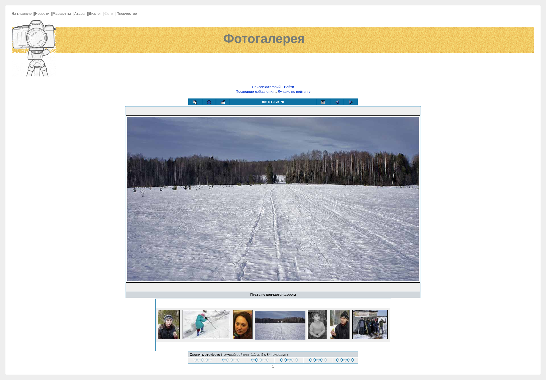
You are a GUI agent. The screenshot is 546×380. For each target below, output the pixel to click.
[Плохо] (260, 361)
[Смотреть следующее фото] (351, 102)
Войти (289, 87)
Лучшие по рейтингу (294, 92)
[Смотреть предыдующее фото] (337, 102)
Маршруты (62, 14)
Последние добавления (255, 92)
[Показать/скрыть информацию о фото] (209, 102)
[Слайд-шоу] (223, 102)
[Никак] (202, 361)
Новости (42, 14)
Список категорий (266, 87)
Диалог (95, 14)
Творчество (127, 14)
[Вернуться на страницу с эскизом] (195, 102)
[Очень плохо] (231, 361)
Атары (80, 14)
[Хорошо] (318, 361)
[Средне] (289, 361)
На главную (22, 14)
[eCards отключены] (323, 102)
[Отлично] (345, 361)
